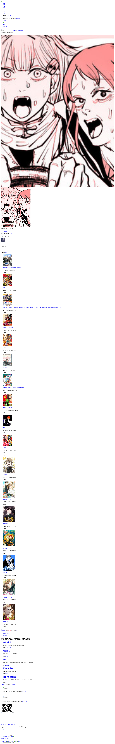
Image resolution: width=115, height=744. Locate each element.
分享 (2, 741)
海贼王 (4, 287)
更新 (4, 4)
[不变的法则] (9, 472)
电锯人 (5, 659)
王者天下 (5, 347)
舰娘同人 (6, 651)
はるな (5, 231)
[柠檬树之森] (9, 619)
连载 (3, 630)
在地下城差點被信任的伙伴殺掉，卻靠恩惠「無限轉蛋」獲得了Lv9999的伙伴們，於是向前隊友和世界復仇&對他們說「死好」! (33, 307)
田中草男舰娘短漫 (9, 677)
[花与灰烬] (9, 570)
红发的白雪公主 (7, 548)
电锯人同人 (7, 642)
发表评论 (24, 691)
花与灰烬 (5, 572)
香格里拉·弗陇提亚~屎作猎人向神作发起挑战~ (14, 387)
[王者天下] (7, 345)
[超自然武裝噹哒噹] (7, 405)
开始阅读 (5, 736)
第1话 (9, 630)
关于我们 (3, 724)
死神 (4, 427)
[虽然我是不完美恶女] (7, 325)
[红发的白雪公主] (9, 546)
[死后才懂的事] (9, 521)
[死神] (7, 425)
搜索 (14, 30)
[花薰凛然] (7, 365)
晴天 (6, 682)
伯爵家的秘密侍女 (7, 597)
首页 (4, 3)
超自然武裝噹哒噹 (7, 407)
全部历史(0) (6, 20)
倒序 (17, 630)
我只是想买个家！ (7, 499)
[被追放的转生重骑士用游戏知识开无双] (7, 265)
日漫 (4, 7)
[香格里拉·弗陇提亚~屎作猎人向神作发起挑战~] (7, 385)
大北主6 (7, 673)
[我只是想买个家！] (9, 497)
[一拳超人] (7, 445)
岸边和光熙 (8, 647)
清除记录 (9, 15)
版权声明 (13, 724)
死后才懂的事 (6, 523)
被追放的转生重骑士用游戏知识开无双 (12, 267)
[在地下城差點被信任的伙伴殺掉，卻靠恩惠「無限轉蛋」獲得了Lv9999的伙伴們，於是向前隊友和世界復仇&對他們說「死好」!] (7, 305)
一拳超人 (5, 447)
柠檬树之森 (6, 621)
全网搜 (21, 30)
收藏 (2, 736)
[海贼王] (7, 285)
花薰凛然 (5, 367)
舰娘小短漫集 (8, 668)
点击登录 (18, 18)
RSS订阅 (5, 741)
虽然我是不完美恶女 (8, 327)
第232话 (7, 665)
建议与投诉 (7, 724)
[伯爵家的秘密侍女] (9, 595)
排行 (4, 6)
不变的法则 (6, 474)
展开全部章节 (4, 635)
